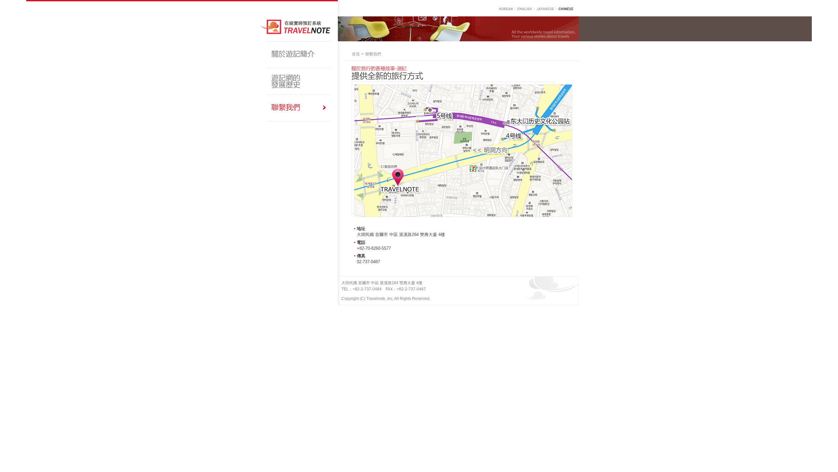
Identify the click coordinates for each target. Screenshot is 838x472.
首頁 (356, 54)
